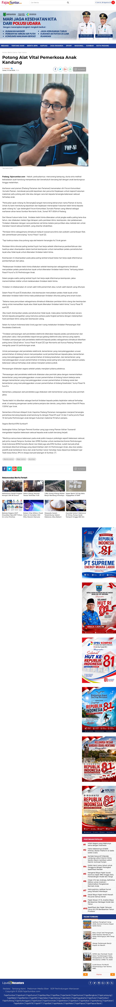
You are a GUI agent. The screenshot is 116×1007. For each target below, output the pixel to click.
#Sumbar (32, 459)
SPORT (69, 46)
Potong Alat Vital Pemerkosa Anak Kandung (39, 60)
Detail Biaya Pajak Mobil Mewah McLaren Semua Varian (100, 896)
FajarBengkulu (91, 995)
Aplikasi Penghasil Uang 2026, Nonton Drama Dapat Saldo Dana (103, 924)
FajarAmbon (62, 1001)
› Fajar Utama (22, 52)
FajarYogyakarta (79, 998)
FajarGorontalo (49, 1001)
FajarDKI (33, 998)
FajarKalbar (84, 1001)
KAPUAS (43, 46)
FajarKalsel (108, 1001)
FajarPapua (80, 1003)
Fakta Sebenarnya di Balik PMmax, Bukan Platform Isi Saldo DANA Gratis (101, 851)
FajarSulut (92, 998)
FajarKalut (73, 1001)
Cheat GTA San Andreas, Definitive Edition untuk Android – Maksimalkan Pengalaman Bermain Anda (101, 883)
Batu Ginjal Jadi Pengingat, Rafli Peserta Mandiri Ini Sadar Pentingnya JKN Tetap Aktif (103, 935)
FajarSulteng (8, 1001)
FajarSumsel (77, 995)
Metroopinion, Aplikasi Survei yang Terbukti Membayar (99, 890)
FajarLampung (105, 995)
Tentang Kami (19, 989)
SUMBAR (90, 46)
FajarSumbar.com (31, 991)
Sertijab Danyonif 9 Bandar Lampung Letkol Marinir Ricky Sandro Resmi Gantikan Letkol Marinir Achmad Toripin (100, 859)
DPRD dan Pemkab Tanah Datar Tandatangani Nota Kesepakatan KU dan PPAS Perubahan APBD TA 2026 (102, 957)
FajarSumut (32, 995)
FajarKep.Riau (44, 995)
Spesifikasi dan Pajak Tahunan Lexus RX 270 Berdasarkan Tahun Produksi (101, 909)
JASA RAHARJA (56, 46)
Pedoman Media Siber (38, 989)
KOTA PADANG (102, 46)
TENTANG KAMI (17, 46)
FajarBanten (23, 998)
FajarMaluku (58, 1003)
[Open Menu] (113, 2)
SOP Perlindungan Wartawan (64, 989)
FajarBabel (11, 998)
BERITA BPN (32, 46)
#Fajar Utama (21, 459)
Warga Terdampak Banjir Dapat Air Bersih (101, 944)
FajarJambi (66, 995)
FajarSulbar (103, 998)
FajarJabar (43, 998)
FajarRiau (56, 995)
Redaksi (6, 989)
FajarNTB (29, 1003)
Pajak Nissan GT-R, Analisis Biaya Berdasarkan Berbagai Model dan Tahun (101, 902)
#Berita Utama (8, 459)
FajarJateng (54, 998)
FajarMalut (69, 1003)
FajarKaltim (19, 1003)
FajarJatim (66, 998)
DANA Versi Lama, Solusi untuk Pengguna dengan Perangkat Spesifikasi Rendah (100, 867)
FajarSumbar (9, 995)
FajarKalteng (96, 1001)
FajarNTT (38, 1003)
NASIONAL (79, 46)
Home (4, 52)
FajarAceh (21, 995)
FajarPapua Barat (93, 1003)
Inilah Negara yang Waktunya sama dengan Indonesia (99, 844)
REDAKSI (5, 46)
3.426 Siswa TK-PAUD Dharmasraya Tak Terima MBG (102, 966)
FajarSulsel (37, 1001)
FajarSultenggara (22, 1001)
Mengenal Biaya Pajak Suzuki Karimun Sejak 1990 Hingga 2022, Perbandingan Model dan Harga (101, 875)
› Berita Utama (12, 52)
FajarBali (47, 1003)
